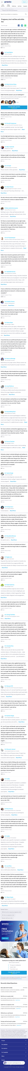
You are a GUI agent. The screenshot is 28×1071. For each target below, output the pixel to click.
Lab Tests (19, 6)
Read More (18, 1000)
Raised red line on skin (7, 918)
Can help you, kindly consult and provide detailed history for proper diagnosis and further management (13, 392)
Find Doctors (3, 5)
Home (2, 9)
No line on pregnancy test (8, 915)
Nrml (6, 618)
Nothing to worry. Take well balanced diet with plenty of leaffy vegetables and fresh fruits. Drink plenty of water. (13, 214)
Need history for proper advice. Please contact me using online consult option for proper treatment (13, 365)
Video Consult (8, 5)
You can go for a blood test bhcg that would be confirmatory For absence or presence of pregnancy (14, 903)
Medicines (14, 6)
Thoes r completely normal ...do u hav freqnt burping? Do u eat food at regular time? (13, 129)
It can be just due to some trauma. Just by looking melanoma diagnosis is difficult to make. (13, 447)
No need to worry (9, 540)
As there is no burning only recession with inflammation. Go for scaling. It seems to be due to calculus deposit (13, 479)
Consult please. (8, 510)
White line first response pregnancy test (11, 912)
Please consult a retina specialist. (13, 169)
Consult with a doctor (9, 9)
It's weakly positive (9, 150)
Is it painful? (7, 305)
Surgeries (25, 6)
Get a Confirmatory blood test (12, 870)
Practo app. (19, 978)
